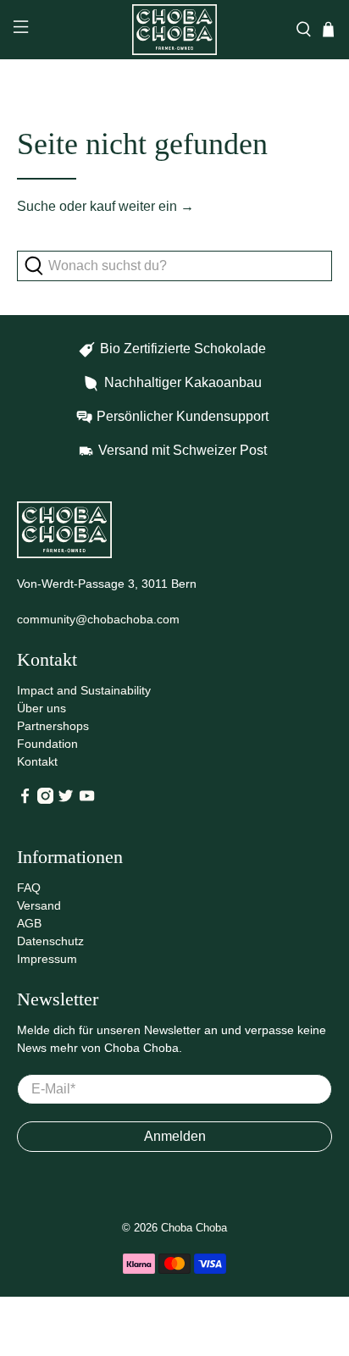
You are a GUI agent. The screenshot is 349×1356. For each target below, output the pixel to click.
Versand (39, 905)
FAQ (29, 887)
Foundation (47, 743)
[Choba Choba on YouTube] (87, 799)
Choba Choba (194, 1227)
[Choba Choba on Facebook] (25, 799)
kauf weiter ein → (142, 206)
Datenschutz (50, 941)
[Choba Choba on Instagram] (45, 799)
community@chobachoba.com (98, 619)
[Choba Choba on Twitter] (66, 799)
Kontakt (37, 761)
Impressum (47, 959)
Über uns (41, 708)
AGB (29, 923)
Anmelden (175, 1136)
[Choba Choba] (174, 29)
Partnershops (53, 726)
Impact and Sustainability (84, 690)
